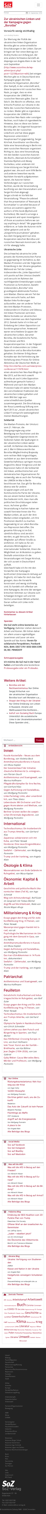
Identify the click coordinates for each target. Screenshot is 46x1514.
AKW (6, 1413)
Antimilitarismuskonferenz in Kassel (21, 761)
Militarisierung (10, 1329)
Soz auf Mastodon (16, 1154)
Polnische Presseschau (23, 1333)
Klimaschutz (31, 1322)
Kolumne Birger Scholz (13, 1440)
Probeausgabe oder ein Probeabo (21, 668)
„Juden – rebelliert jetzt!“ (19, 1233)
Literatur (24, 1326)
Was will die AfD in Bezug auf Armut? (25, 1195)
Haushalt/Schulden (12, 1426)
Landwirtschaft (9, 1326)
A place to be (14, 1125)
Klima (21, 1321)
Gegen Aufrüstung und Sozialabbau (21, 789)
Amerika (9, 1300)
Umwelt (24, 1337)
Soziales (8, 1374)
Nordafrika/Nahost (11, 1390)
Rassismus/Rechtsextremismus (16, 1369)
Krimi (7, 1456)
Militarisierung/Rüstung (13, 1365)
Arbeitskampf (20, 1299)
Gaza (22, 1313)
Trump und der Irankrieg (16, 856)
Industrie (8, 1429)
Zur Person (9, 1466)
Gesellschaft (9, 1362)
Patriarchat (9, 1367)
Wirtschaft (23, 1341)
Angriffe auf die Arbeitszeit (17, 904)
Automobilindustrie (10, 1305)
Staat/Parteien (10, 1376)
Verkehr (32, 1337)
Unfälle (7, 1417)
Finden (39, 740)
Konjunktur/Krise (11, 1431)
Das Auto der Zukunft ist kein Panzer (25, 1106)
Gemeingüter (10, 1422)
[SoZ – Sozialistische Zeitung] (12, 5)
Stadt (7, 1379)
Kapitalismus (12, 1322)
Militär (39, 1326)
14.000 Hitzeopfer (16, 1091)
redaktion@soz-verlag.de (16, 1505)
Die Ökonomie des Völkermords (23, 1240)
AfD (5, 1300)
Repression (9, 1372)
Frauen (18, 1313)
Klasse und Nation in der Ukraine (23, 1268)
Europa (6, 13)
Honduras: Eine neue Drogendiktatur (22, 844)
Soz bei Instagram (16, 1148)
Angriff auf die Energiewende (22, 1119)
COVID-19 (12, 1309)
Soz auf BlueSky (15, 1151)
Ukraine (14, 1337)
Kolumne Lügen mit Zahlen (14, 1447)
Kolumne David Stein (12, 1443)
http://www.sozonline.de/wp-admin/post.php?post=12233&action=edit (18, 70)
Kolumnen (8, 1438)
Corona (29, 1305)
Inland (7, 1355)
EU (35, 1309)
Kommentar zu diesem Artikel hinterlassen (18, 613)
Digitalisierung (29, 1309)
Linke (17, 1326)
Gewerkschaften (21, 1316)
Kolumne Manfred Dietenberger (16, 1450)
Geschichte (32, 1312)
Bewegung (9, 1408)
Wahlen (38, 1337)
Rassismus (37, 1333)
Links (7, 1472)
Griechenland (35, 1317)
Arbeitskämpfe (10, 1397)
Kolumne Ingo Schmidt (13, 1445)
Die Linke (21, 1309)
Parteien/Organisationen (14, 1406)
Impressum (9, 1475)
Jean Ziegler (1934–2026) (16, 1051)
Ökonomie (20, 1330)
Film (5, 1313)
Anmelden (31, 1509)
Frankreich (11, 1313)
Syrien (7, 1337)
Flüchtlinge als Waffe (18, 1112)
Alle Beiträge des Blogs (19, 1131)
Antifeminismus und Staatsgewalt (20, 777)
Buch (21, 1304)
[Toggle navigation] (38, 5)
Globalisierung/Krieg (12, 1392)
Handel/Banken (10, 1424)
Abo (6, 1470)
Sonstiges (8, 1463)
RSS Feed (8, 1477)
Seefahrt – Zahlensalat (15, 850)
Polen (11, 1332)
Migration (33, 1326)
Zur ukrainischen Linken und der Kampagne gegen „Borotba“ (22, 22)
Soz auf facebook (16, 1144)
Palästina (28, 1330)
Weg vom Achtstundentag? (17, 897)
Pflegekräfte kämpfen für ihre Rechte (22, 783)
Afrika (7, 1383)
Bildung (7, 1358)
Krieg (39, 1322)
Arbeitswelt (34, 1299)
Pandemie (35, 1330)
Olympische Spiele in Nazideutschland (23, 1023)
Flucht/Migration (11, 1360)
